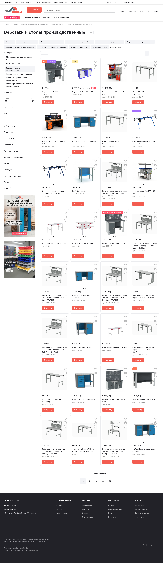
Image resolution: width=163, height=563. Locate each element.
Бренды (59, 509)
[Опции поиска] (101, 9)
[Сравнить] (65, 65)
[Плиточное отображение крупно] (142, 53)
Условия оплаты (140, 505)
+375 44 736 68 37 (114, 2)
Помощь (137, 500)
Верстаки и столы (13, 64)
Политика (112, 517)
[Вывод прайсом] (157, 53)
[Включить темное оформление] (158, 2)
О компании (87, 505)
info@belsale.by (10, 509)
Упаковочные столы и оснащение (19, 74)
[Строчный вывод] (152, 53)
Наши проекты (61, 513)
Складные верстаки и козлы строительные (17, 79)
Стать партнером (115, 509)
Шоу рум (111, 505)
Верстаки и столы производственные (13, 69)
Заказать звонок (130, 2)
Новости (85, 509)
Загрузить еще (100, 473)
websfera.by (24, 548)
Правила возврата (141, 513)
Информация (113, 500)
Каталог (59, 505)
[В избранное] (65, 61)
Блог (110, 513)
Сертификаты (87, 517)
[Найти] (112, 9)
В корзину (48, 102)
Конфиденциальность (151, 545)
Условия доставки (141, 509)
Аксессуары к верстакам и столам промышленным (19, 85)
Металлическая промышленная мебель (19, 58)
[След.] (116, 481)
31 (110, 481)
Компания (86, 500)
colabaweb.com (34, 550)
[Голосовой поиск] (106, 9)
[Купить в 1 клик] (65, 69)
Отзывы (85, 513)
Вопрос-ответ (139, 517)
